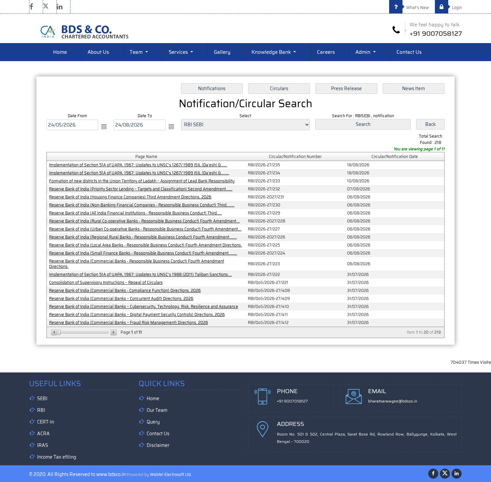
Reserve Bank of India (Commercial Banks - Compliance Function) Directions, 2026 (125, 290)
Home (60, 52)
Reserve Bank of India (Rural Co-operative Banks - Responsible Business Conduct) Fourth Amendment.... (144, 221)
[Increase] (113, 332)
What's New (417, 7)
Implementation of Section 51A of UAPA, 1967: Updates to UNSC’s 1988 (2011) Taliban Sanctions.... (140, 274)
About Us (98, 52)
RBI (41, 410)
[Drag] (59, 332)
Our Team (157, 410)
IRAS (42, 445)
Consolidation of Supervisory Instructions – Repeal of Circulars (106, 282)
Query (153, 422)
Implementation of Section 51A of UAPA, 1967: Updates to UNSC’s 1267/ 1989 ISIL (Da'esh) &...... (138, 165)
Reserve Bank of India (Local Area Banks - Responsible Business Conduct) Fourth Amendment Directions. (145, 245)
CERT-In (45, 422)
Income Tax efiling (56, 457)
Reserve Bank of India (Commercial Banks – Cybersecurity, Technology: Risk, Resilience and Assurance (143, 306)
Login (456, 7)
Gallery (222, 52)
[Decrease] (54, 332)
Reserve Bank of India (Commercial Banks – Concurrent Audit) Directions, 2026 (121, 298)
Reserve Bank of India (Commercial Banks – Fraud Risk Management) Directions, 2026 (128, 322)
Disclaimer (158, 445)
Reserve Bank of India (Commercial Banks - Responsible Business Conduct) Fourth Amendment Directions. (136, 264)
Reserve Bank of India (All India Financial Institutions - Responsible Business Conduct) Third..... (135, 213)
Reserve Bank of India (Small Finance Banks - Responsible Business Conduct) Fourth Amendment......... (143, 253)
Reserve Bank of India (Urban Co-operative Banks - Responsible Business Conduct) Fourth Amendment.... (145, 229)
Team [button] (137, 52)
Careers (326, 52)
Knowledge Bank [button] (272, 52)
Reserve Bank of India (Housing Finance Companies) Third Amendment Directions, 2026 (130, 197)
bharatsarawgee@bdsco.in (392, 401)
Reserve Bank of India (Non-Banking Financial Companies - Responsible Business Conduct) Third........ (141, 205)
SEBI (42, 398)
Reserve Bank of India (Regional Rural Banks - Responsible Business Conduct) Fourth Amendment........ (143, 237)
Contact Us (409, 52)
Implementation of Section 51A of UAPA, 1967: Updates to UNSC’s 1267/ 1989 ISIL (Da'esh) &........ (139, 173)
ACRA (43, 433)
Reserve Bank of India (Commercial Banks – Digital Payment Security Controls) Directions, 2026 (137, 314)
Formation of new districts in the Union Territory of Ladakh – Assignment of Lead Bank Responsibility (141, 181)
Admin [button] (363, 52)
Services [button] (179, 52)
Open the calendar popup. (104, 126)
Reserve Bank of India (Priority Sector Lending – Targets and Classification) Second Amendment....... (140, 189)
